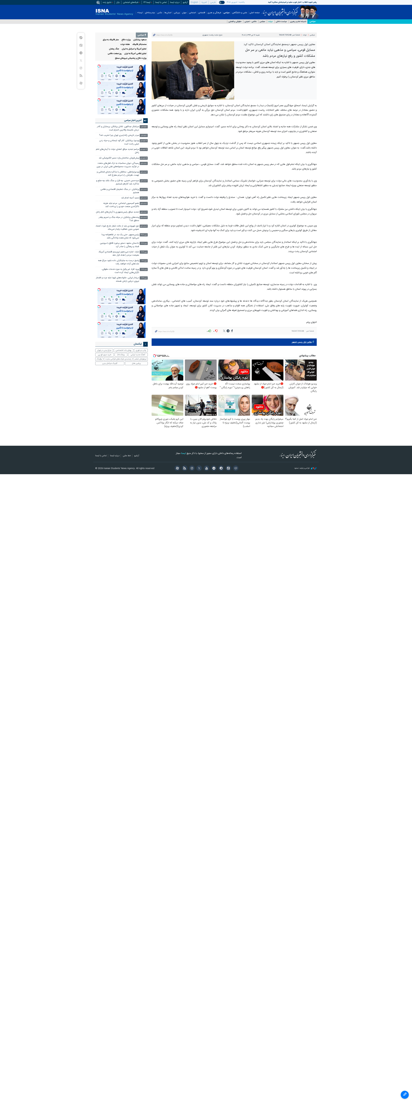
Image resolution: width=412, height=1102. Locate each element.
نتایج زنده (107, 2)
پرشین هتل (136, 363)
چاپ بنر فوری (141, 350)
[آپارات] (176, 468)
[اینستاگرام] (191, 468)
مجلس (262, 21)
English (194, 2)
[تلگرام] (213, 468)
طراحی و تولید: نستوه (302, 468)
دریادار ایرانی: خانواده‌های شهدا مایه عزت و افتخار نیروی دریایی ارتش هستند (117, 279)
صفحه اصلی (254, 12)
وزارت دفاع (126, 39)
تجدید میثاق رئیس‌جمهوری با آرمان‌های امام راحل (117, 212)
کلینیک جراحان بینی (109, 363)
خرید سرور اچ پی (104, 354)
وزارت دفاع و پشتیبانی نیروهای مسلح (130, 58)
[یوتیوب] (206, 468)
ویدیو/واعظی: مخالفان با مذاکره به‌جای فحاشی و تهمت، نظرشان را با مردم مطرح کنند (118, 173)
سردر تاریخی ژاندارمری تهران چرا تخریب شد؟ (119, 135)
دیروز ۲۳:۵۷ (144, 235)
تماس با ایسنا (161, 2)
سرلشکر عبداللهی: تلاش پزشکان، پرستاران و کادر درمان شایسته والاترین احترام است (118, 128)
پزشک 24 (121, 354)
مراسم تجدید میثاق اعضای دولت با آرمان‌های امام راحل (117, 151)
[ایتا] (228, 468)
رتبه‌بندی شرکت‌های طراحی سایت (118, 359)
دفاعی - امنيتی (250, 21)
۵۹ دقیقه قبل (143, 158)
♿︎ (405, 1095)
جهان (184, 12)
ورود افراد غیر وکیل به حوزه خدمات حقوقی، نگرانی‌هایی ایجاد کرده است (120, 271)
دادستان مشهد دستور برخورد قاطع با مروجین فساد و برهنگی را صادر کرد (119, 245)
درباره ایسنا (174, 2)
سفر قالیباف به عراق (111, 39)
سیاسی (226, 12)
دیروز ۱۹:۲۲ (144, 278)
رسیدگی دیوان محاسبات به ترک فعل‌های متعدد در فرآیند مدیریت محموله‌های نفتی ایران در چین (118, 165)
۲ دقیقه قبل (144, 135)
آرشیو (185, 2)
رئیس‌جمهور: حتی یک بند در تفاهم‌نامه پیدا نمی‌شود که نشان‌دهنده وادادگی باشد (120, 236)
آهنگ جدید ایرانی (138, 354)
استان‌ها (167, 12)
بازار (118, 2)
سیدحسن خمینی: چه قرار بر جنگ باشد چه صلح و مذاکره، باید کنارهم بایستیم (117, 182)
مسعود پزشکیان (139, 39)
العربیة (204, 2)
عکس (159, 12)
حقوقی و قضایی (234, 21)
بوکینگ (99, 359)
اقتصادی (201, 12)
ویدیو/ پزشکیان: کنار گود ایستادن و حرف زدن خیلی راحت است (119, 142)
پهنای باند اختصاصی (123, 350)
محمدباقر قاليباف (139, 44)
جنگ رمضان (114, 49)
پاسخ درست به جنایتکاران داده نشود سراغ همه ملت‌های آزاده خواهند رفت (118, 262)
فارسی (212, 2)
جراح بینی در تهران (104, 350)
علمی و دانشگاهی (239, 12)
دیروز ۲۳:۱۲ (144, 243)
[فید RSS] (184, 468)
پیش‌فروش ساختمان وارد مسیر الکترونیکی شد (119, 158)
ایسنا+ (140, 12)
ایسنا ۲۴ (146, 2)
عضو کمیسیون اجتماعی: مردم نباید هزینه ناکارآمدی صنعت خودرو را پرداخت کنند (121, 205)
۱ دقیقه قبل (144, 127)
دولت (270, 21)
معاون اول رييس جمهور (302, 342)
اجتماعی (192, 12)
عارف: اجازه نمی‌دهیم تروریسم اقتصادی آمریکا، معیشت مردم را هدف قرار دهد (118, 253)
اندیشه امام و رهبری (298, 21)
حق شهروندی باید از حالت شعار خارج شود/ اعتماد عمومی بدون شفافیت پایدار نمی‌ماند (117, 227)
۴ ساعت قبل (143, 226)
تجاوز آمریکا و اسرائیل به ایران (134, 49)
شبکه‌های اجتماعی (130, 2)
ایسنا (280, 10)
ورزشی (177, 12)
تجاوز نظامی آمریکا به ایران (135, 53)
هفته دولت (125, 44)
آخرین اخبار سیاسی (133, 120)
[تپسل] (99, 66)
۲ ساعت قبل (143, 172)
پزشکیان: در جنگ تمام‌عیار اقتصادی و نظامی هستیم (119, 191)
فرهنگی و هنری (214, 12)
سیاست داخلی (281, 21)
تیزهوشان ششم (140, 359)
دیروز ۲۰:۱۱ (144, 261)
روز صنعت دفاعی (115, 53)
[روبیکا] (235, 468)
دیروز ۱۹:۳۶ (144, 269)
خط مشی (127, 455)
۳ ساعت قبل (143, 218)
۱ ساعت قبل (144, 163)
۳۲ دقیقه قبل (143, 149)
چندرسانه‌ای (150, 12)
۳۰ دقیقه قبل (143, 141)
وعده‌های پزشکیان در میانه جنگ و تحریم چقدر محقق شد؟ (119, 219)
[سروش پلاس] (220, 468)
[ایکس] (198, 468)
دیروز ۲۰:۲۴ (144, 252)
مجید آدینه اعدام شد (130, 198)
